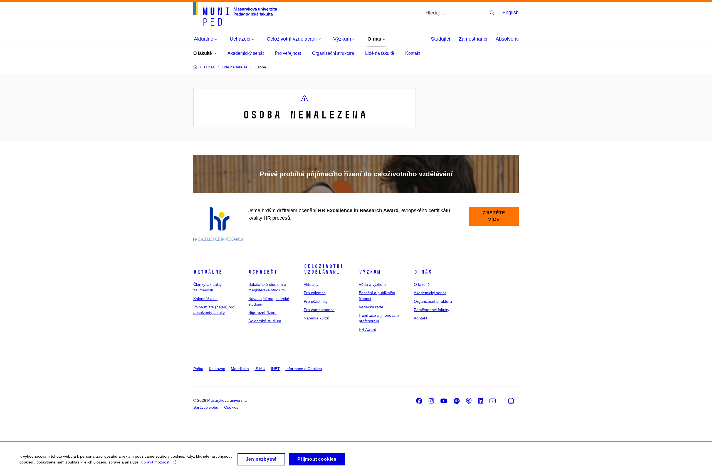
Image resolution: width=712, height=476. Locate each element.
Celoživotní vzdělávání (323, 269)
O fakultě (203, 53)
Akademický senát (246, 53)
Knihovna (217, 368)
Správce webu (205, 407)
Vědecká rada (371, 307)
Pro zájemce (315, 293)
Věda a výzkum (372, 284)
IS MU (259, 368)
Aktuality (311, 284)
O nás (423, 272)
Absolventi (507, 39)
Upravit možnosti (155, 462)
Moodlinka (240, 368)
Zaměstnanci (473, 39)
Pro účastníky (316, 301)
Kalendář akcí (205, 298)
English (510, 12)
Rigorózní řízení (262, 312)
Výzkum (369, 272)
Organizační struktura (333, 53)
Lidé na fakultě (379, 53)
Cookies (231, 407)
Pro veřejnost (288, 53)
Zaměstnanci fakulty (431, 310)
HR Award (367, 329)
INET (275, 368)
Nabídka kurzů (316, 318)
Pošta (198, 368)
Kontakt (412, 53)
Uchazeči (262, 272)
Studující (440, 39)
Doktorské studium (264, 321)
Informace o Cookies (303, 368)
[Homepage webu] (235, 14)
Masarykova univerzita (227, 400)
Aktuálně (207, 272)
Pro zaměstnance (319, 310)
